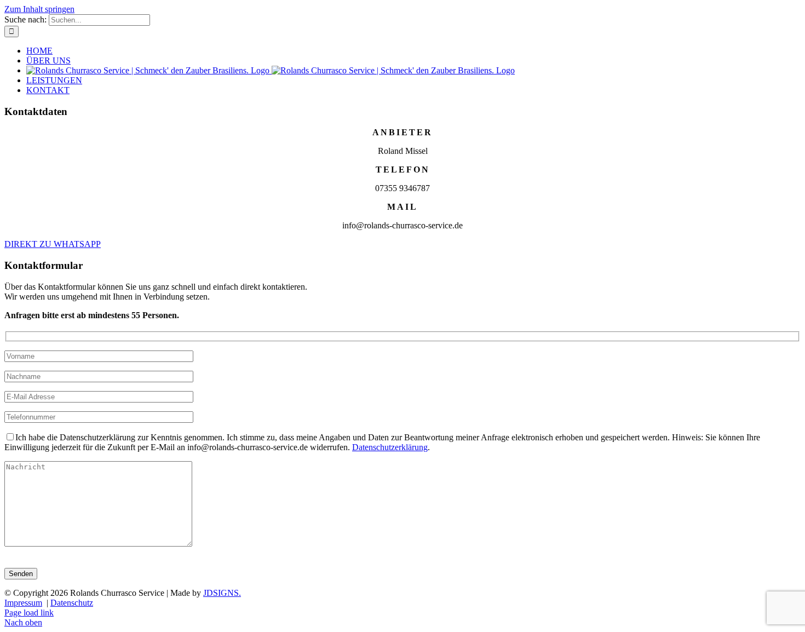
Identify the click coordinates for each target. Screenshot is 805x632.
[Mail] (98, 396)
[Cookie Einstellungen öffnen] (24, 618)
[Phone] (98, 376)
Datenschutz (71, 602)
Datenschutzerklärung (390, 447)
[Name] (98, 355)
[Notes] (98, 543)
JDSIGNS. (222, 592)
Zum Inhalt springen (39, 9)
